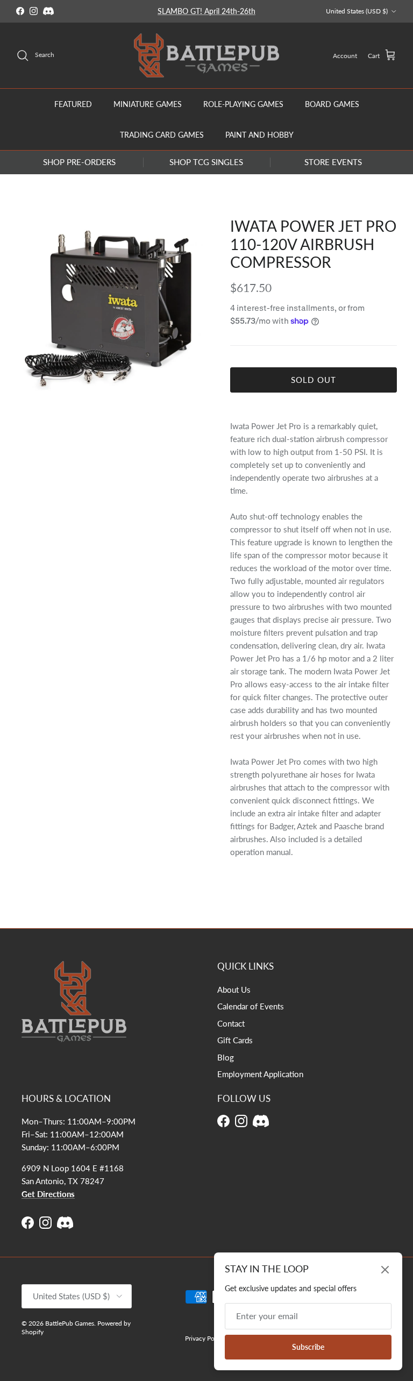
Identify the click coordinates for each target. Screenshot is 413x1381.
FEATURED (73, 104)
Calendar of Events (250, 1006)
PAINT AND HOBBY (259, 134)
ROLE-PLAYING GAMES (243, 104)
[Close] (385, 1269)
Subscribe (308, 1346)
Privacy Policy (204, 1338)
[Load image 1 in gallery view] (111, 305)
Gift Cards (235, 1040)
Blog (225, 1057)
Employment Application (260, 1074)
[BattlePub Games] (206, 55)
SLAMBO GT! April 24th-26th (206, 11)
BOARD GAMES (332, 104)
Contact (231, 1023)
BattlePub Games (69, 1323)
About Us (234, 989)
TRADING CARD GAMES (162, 134)
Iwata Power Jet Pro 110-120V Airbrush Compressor (313, 244)
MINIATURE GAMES (147, 104)
